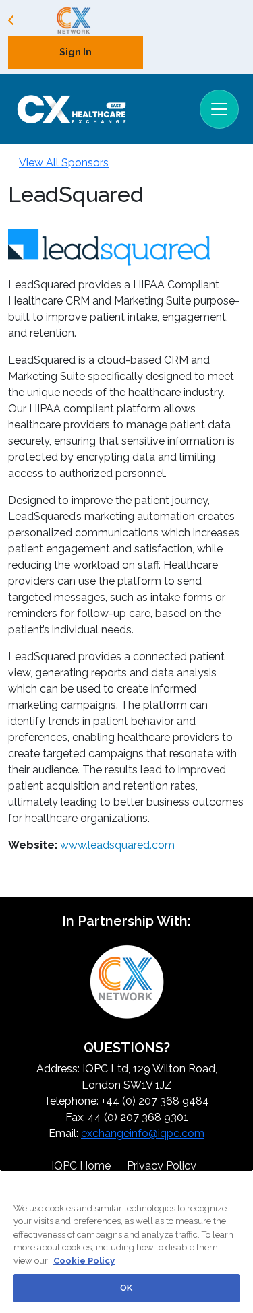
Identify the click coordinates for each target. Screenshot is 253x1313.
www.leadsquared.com (117, 845)
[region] (126, 1241)
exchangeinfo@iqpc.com (142, 1133)
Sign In (75, 51)
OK (126, 1288)
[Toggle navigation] (219, 109)
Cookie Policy (84, 1261)
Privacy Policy (161, 1165)
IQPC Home (81, 1165)
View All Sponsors (64, 162)
